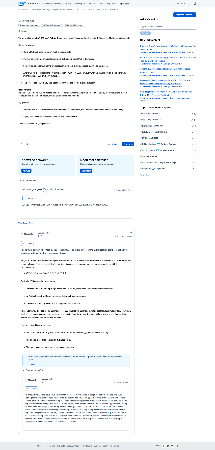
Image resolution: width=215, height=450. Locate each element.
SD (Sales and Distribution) (74, 25)
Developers (80, 4)
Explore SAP (181, 4)
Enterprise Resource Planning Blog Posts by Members (166, 98)
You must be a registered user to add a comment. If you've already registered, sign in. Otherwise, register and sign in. (75, 358)
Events (101, 4)
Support (97, 446)
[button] (109, 144)
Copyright (61, 446)
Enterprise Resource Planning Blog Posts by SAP (163, 52)
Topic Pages (124, 4)
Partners (91, 4)
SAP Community (23, 10)
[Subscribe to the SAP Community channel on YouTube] (172, 446)
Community (34, 3)
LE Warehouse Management (29, 25)
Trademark (87, 446)
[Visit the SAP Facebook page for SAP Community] (163, 446)
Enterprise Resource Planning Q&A (157, 64)
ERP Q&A (77, 10)
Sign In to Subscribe (185, 15)
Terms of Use (50, 446)
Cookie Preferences (111, 446)
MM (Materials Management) (52, 25)
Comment (128, 144)
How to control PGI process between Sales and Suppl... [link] (101, 10)
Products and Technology (53, 4)
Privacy (39, 446)
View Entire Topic (25, 223)
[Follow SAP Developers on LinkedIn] (177, 446)
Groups (69, 4)
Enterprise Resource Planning (62, 10)
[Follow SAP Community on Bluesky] (168, 446)
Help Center (111, 4)
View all (143, 175)
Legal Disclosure (74, 446)
